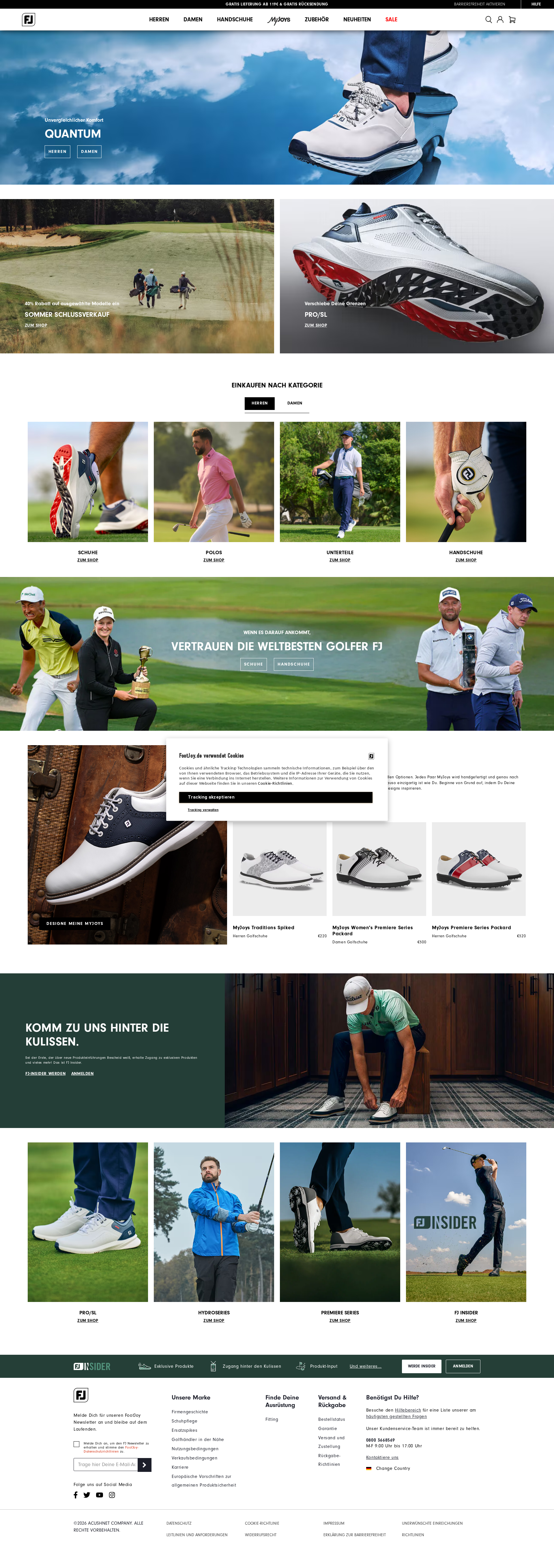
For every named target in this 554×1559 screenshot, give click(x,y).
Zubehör (317, 19)
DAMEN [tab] (294, 403)
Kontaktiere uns (382, 1457)
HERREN (57, 151)
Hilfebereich (408, 1410)
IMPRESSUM (334, 1523)
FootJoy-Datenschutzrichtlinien (111, 1449)
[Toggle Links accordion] (214, 1397)
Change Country (393, 1468)
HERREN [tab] (260, 403)
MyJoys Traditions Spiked (263, 928)
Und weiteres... (366, 1366)
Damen (193, 19)
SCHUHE (253, 664)
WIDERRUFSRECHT (260, 1534)
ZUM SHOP (36, 325)
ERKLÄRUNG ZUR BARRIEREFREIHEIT (354, 1534)
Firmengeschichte (190, 1411)
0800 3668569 (380, 1440)
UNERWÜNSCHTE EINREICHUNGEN (432, 1523)
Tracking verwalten (203, 810)
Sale (391, 19)
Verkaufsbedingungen (194, 1458)
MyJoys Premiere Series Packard (471, 928)
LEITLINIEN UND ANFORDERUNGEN (197, 1534)
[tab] (512, 19)
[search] (489, 19)
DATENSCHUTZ (179, 1523)
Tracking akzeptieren (211, 797)
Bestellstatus (331, 1419)
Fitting (271, 1419)
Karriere (180, 1467)
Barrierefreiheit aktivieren (479, 4)
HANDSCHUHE (294, 664)
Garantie (327, 1428)
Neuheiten (357, 19)
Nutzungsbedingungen (195, 1448)
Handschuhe (235, 19)
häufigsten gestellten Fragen (396, 1416)
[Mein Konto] (500, 19)
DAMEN (89, 151)
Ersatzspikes (184, 1430)
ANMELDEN (82, 1073)
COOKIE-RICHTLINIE (262, 1523)
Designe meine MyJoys (74, 923)
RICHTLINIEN (413, 1534)
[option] (277, 880)
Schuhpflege (185, 1421)
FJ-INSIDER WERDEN (45, 1073)
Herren (159, 19)
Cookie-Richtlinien (275, 784)
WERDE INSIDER (421, 1366)
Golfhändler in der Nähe (198, 1439)
